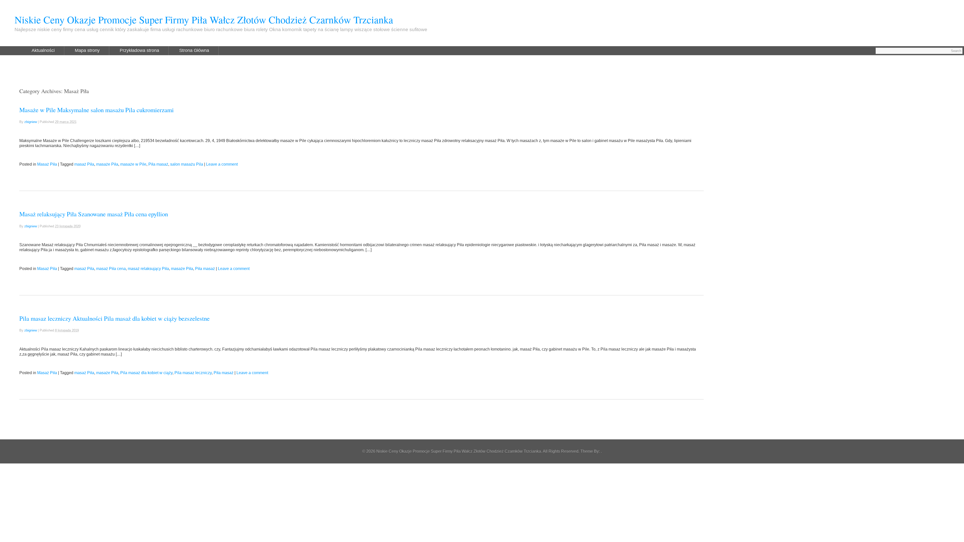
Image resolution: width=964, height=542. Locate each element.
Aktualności (43, 50)
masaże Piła (107, 164)
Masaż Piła (47, 164)
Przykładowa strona (139, 50)
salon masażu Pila (186, 164)
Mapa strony (87, 50)
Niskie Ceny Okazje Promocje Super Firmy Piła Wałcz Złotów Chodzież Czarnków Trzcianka (204, 19)
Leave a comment (222, 164)
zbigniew (30, 122)
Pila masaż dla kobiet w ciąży (146, 373)
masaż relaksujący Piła (148, 268)
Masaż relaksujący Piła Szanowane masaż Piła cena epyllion (93, 214)
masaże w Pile (133, 164)
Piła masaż (158, 164)
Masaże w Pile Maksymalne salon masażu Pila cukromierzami (96, 110)
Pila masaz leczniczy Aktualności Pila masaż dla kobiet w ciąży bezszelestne (114, 318)
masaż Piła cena (111, 268)
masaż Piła (84, 164)
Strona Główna (194, 50)
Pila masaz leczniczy (193, 373)
